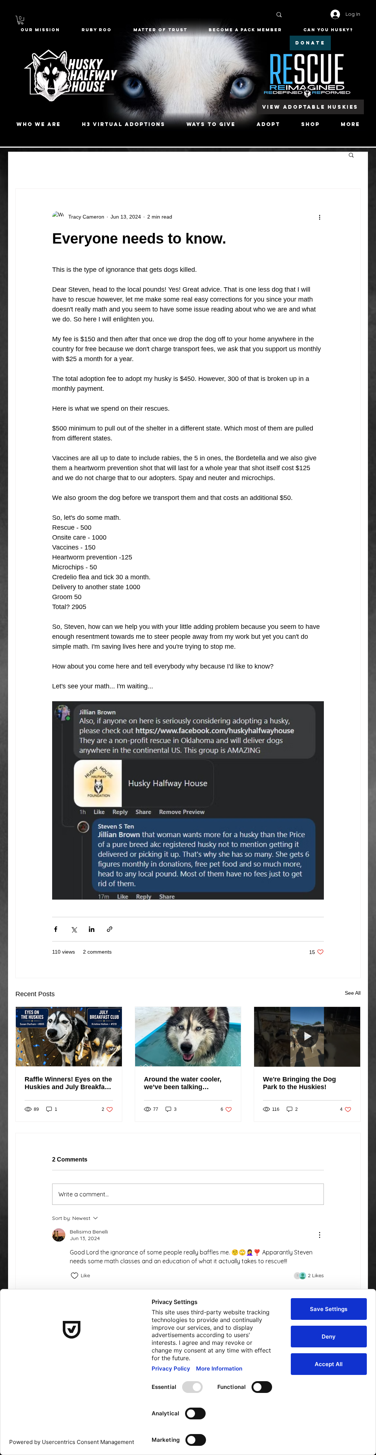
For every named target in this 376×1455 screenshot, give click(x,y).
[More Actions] (319, 1235)
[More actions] (319, 216)
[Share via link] (109, 929)
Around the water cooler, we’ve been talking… (182, 1083)
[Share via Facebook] (55, 929)
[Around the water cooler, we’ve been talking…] (188, 1036)
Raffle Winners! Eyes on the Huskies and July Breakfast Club (68, 1083)
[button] (20, 20)
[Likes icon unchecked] (74, 1275)
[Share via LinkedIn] (91, 929)
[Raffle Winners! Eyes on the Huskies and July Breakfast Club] (69, 1036)
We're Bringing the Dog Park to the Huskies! (299, 1083)
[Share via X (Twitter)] (73, 929)
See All (353, 993)
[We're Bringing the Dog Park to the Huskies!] (307, 1036)
